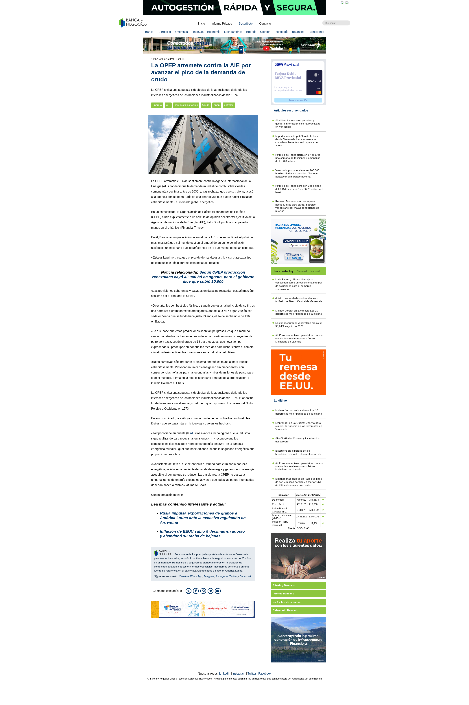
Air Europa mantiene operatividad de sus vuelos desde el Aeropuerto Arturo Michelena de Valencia (299, 338)
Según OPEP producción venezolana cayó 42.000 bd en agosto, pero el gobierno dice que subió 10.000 (203, 276)
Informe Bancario (283, 593)
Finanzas (197, 31)
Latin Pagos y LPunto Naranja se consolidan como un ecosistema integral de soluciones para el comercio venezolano (298, 284)
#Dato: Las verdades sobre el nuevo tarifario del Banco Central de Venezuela (298, 300)
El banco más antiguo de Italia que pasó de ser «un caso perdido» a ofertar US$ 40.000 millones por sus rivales (298, 482)
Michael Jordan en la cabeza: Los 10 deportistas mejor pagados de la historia (298, 312)
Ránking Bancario (284, 585)
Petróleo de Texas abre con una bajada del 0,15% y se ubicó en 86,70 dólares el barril (298, 189)
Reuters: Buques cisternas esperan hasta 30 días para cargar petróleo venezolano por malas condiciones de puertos (297, 206)
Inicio (201, 23)
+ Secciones (316, 31)
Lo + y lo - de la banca (286, 601)
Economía (213, 31)
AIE (168, 105)
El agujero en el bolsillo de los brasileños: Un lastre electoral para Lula (298, 452)
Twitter (233, 576)
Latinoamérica (233, 31)
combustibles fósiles (186, 105)
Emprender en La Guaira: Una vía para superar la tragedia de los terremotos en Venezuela (298, 426)
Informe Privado (222, 23)
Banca (149, 31)
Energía (251, 31)
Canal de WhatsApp (190, 576)
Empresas (181, 31)
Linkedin (225, 673)
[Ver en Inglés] (342, 2)
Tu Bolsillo (164, 31)
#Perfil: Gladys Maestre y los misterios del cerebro (297, 440)
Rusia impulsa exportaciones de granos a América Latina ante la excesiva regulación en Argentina (203, 517)
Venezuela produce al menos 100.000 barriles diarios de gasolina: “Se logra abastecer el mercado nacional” (297, 173)
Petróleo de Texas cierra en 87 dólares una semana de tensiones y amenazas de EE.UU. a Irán (297, 158)
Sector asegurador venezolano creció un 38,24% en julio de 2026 (298, 324)
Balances (298, 31)
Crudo (205, 105)
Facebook (245, 576)
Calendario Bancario (285, 610)
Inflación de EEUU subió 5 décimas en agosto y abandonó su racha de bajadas (202, 533)
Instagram (222, 576)
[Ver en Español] (347, 2)
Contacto (265, 23)
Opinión (265, 31)
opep (217, 105)
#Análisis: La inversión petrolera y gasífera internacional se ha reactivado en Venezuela (297, 123)
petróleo (229, 105)
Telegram (209, 576)
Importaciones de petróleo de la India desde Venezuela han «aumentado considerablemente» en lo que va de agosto (297, 141)
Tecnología (281, 31)
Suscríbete (246, 23)
